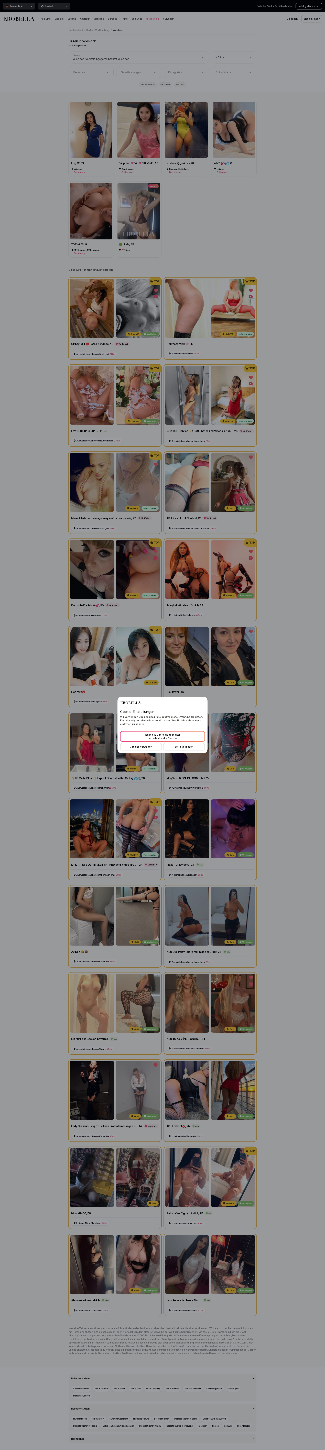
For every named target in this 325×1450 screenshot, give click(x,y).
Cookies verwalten (141, 746)
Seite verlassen (184, 746)
